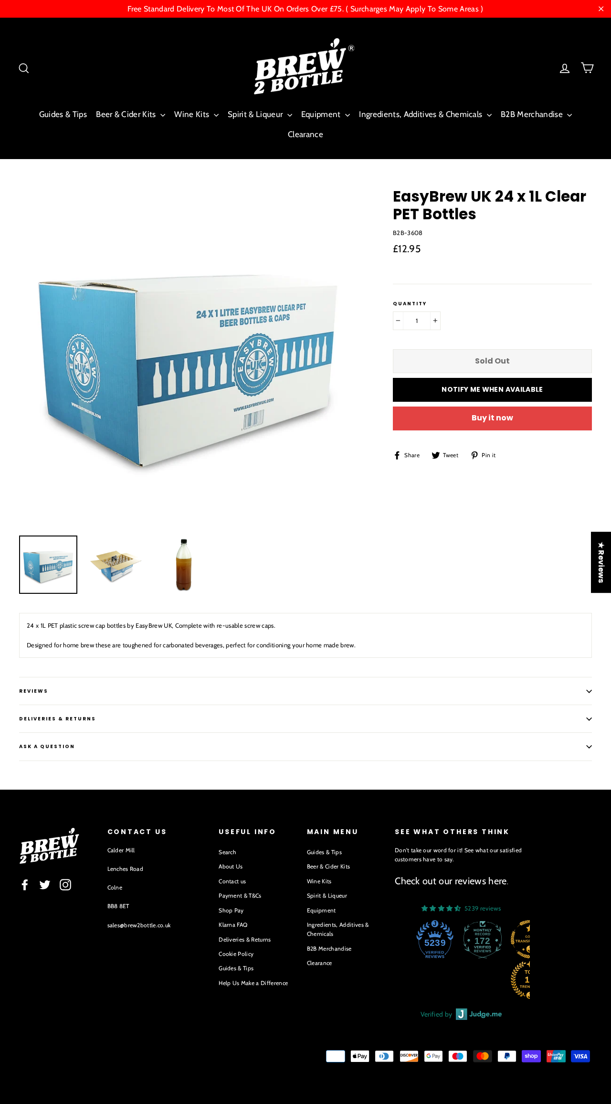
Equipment (322, 114)
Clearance (305, 134)
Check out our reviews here (450, 881)
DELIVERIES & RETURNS (57, 719)
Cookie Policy (236, 953)
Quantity (410, 304)
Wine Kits (192, 114)
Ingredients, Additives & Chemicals (421, 114)
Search (227, 852)
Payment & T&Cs (240, 895)
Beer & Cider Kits (127, 114)
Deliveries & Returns (245, 939)
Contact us (232, 881)
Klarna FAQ (233, 924)
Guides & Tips (63, 114)
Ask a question (47, 746)
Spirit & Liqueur (256, 114)
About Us (231, 866)
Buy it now (492, 417)
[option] (188, 357)
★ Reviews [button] (601, 562)
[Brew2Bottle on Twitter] (45, 884)
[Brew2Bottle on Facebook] (25, 884)
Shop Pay (231, 910)
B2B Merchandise (533, 114)
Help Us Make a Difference (253, 982)
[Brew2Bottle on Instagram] (65, 884)
